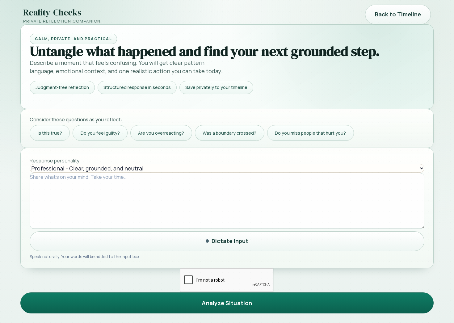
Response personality (54, 160)
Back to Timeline (398, 14)
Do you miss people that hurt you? (310, 133)
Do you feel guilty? (100, 133)
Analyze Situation (227, 303)
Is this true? (50, 133)
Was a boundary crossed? (229, 133)
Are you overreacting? (161, 133)
